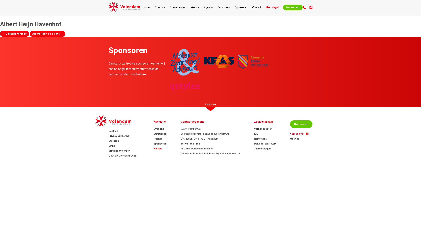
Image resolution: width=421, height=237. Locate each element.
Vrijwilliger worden (119, 151)
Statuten (114, 141)
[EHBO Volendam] (124, 7)
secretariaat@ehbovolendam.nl (210, 134)
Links (112, 146)
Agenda (208, 7)
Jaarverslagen (262, 148)
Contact (256, 7)
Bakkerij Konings (14, 34)
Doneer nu (292, 7)
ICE (256, 134)
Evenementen (178, 7)
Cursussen (224, 7)
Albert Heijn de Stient (47, 34)
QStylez (294, 139)
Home (146, 7)
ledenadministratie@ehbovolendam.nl (218, 153)
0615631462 (192, 143)
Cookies (113, 131)
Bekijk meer (210, 104)
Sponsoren (241, 7)
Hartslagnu (260, 139)
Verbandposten (263, 129)
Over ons (160, 7)
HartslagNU (273, 7)
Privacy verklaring (119, 136)
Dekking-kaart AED (265, 143)
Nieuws (194, 7)
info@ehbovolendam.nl (199, 148)
